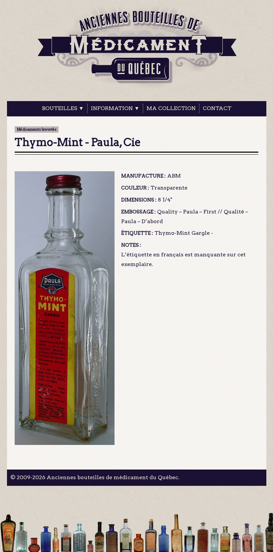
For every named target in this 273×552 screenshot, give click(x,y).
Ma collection (171, 108)
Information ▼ (115, 108)
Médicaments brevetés (37, 129)
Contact (217, 108)
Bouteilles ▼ (63, 108)
